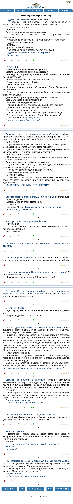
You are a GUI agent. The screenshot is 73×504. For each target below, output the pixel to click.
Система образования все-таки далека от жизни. (30, 414)
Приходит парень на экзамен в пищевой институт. (34, 134)
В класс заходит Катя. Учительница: (43, 207)
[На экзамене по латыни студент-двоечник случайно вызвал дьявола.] (64, 251)
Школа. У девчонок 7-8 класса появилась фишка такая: (34, 327)
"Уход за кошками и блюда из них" (23, 120)
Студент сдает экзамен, (18, 19)
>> (49, 488)
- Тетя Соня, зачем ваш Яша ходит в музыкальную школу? (36, 272)
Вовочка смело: (13, 473)
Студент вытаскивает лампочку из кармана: (28, 52)
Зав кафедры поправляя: (18, 400)
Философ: (11, 446)
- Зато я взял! (12, 55)
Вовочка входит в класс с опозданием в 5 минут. (30, 197)
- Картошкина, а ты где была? (21, 209)
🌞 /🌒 (69, 2)
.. (55, 50)
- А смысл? (11, 449)
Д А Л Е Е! (36, 488)
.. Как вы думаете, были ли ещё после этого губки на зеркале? (36, 366)
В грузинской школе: (16, 308)
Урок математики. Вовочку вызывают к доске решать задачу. (38, 461)
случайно (63, 488)
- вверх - (9, 488)
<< (22, 488)
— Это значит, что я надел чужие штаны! (26, 476)
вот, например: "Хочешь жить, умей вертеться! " (35, 444)
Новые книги (12, 67)
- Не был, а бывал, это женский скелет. (25, 402)
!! (19, 182)
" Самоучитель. (33, 117)
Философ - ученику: (16, 431)
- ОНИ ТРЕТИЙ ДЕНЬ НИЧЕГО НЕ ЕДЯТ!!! (27, 185)
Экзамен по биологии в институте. (26, 380)
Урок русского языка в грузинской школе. (26, 221)
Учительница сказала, (17, 257)
